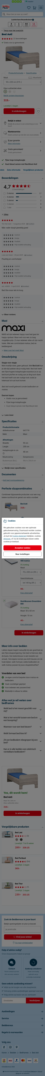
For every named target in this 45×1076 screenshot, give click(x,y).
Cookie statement (19, 536)
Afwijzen (6, 539)
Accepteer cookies (22, 548)
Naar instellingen (22, 554)
